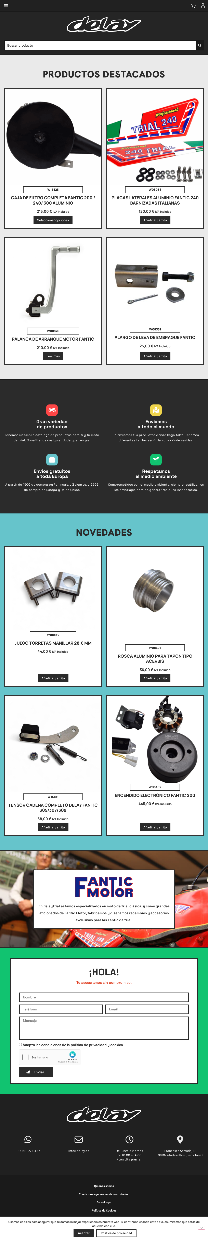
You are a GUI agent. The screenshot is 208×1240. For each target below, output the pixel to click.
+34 (19, 1151)
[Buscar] (200, 45)
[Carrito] (193, 6)
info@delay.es (78, 1151)
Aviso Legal (104, 1202)
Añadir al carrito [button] (155, 220)
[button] (5, 5)
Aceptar (84, 1233)
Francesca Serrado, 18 (180, 1151)
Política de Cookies (104, 1210)
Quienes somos (104, 1186)
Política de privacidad (116, 1233)
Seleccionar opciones (53, 220)
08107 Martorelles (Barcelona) (180, 1155)
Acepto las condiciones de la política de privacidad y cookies (73, 1045)
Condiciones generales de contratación (104, 1194)
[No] (201, 1228)
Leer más (53, 356)
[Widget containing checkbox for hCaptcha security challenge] (49, 1057)
